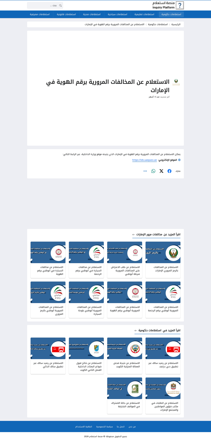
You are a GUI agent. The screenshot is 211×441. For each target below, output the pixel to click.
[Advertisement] (105, 54)
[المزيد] (145, 171)
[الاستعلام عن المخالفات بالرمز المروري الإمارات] (163, 260)
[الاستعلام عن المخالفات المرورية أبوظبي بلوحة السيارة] (86, 300)
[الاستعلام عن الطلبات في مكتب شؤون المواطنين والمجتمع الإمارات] (163, 396)
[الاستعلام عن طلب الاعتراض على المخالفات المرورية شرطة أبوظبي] (124, 260)
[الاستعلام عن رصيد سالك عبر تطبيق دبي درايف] (163, 356)
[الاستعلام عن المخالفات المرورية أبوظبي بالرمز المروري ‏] (48, 300)
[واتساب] (153, 171)
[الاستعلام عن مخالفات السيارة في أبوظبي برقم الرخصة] (86, 260)
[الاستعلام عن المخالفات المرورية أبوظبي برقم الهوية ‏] (124, 300)
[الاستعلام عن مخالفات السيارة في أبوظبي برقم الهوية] (48, 260)
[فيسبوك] (169, 171)
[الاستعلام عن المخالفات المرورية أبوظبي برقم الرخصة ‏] (163, 300)
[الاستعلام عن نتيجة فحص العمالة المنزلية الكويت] (124, 356)
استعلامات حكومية (158, 24)
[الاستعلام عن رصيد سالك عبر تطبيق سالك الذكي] (48, 356)
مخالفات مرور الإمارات (149, 234)
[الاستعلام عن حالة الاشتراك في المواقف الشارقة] (124, 396)
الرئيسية (175, 24)
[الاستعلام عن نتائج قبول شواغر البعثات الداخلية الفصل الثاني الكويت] (86, 356)
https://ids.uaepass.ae (144, 160)
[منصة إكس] (161, 171)
